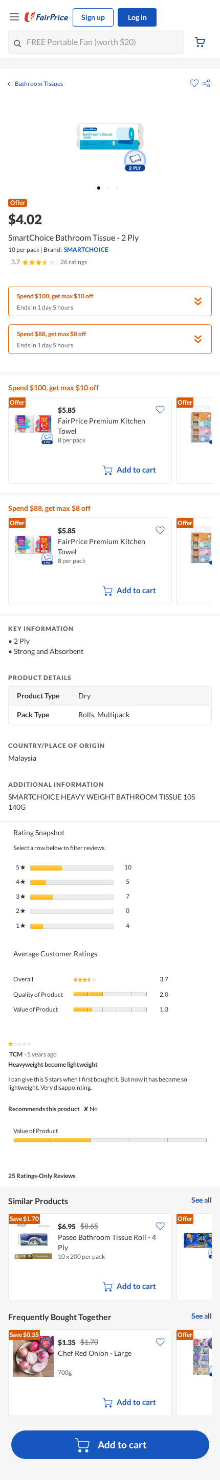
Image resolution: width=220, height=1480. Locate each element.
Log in (137, 17)
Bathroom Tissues (39, 84)
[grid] (110, 441)
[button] (206, 83)
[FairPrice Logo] (47, 17)
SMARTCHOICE (86, 249)
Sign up (93, 17)
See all (201, 1199)
